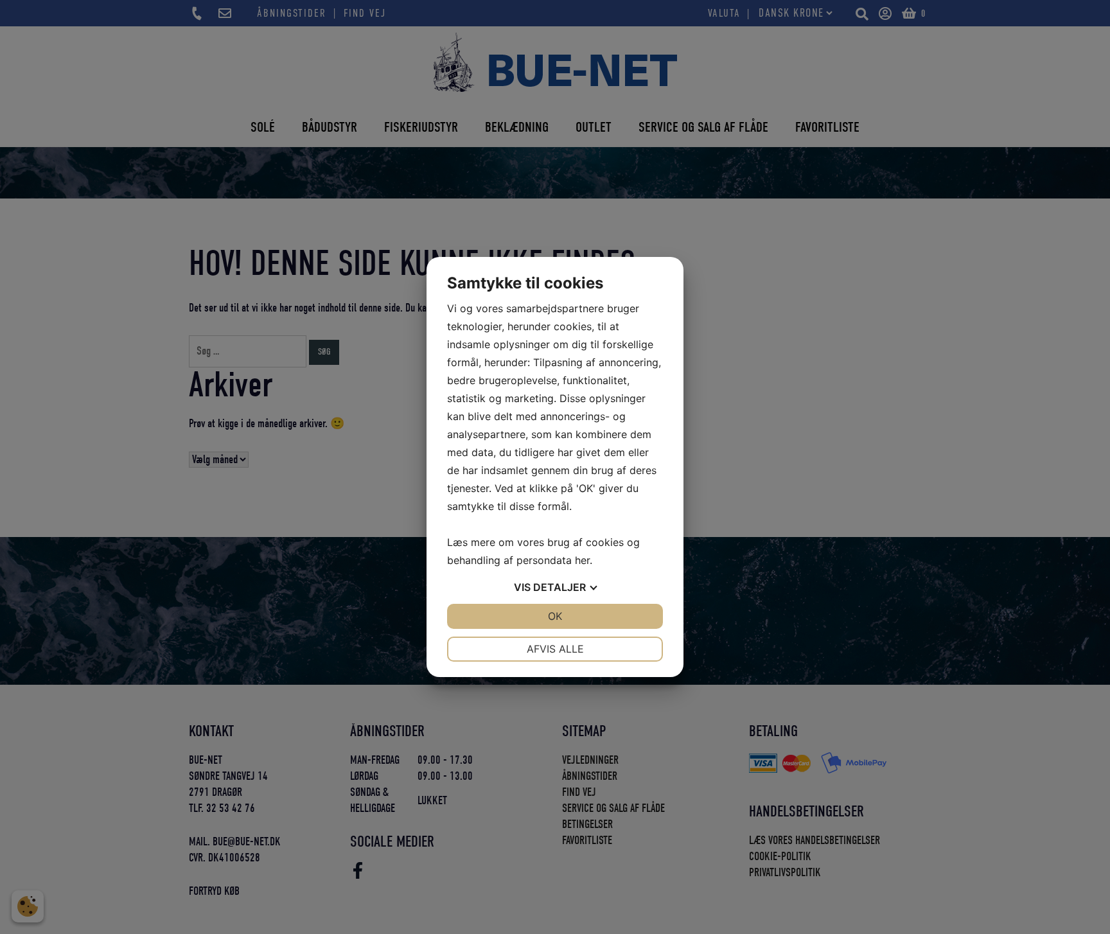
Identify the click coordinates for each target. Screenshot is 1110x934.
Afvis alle (555, 648)
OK (555, 616)
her (582, 560)
